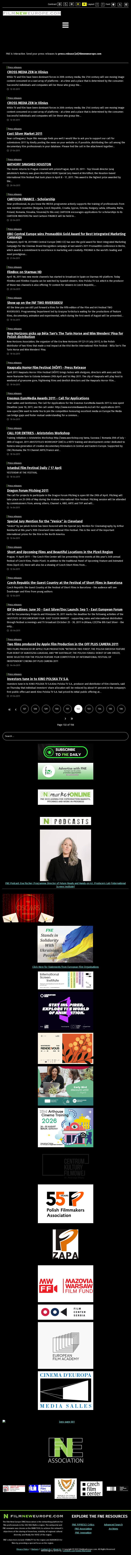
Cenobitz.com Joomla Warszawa (77, 1551)
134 (99, 709)
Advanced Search (113, 1524)
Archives (113, 1528)
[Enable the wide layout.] (103, 5)
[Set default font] (119, 5)
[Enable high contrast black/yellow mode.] (78, 4)
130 (57, 709)
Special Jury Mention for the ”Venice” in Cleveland (45, 521)
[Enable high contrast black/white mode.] (71, 4)
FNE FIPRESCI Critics (83, 1524)
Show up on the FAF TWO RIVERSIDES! (35, 303)
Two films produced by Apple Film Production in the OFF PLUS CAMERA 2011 (62, 644)
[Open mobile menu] (65, 25)
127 (24, 709)
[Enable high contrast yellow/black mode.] (84, 4)
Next (65, 719)
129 (46, 709)
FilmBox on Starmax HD (24, 272)
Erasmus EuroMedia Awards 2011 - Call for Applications (48, 398)
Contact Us (46, 1549)
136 (121, 709)
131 (67, 709)
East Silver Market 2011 (24, 134)
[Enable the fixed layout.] (97, 5)
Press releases (15, 67)
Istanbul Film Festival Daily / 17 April (34, 468)
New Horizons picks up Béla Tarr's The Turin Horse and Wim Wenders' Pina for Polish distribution (65, 335)
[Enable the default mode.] (59, 4)
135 (110, 709)
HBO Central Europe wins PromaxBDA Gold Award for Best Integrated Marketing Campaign (66, 235)
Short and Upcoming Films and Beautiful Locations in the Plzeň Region (60, 552)
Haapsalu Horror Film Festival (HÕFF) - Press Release (46, 368)
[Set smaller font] (113, 5)
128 (35, 709)
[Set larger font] (126, 5)
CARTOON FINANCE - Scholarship (31, 199)
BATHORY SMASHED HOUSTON (29, 164)
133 (89, 709)
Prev (15, 710)
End (71, 719)
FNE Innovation (83, 1532)
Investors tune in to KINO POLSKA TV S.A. (38, 679)
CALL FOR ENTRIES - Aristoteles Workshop (38, 433)
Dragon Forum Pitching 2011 (27, 491)
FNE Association (83, 1528)
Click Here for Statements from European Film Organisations (65, 967)
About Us (57, 1549)
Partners (35, 1549)
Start (9, 710)
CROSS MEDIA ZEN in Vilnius (27, 72)
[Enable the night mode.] (65, 4)
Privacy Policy (23, 1549)
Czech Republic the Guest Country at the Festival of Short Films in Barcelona (64, 583)
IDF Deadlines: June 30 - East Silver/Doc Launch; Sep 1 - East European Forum (64, 609)
